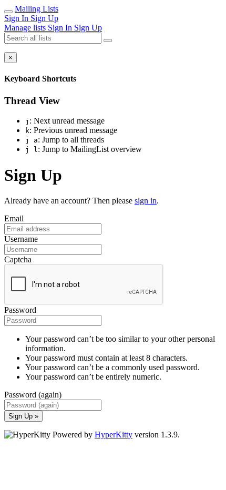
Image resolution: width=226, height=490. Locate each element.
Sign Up (44, 18)
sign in (146, 200)
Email (14, 218)
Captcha (18, 259)
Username (21, 238)
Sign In (17, 18)
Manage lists (26, 27)
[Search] (108, 40)
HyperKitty (113, 434)
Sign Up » (23, 416)
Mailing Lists (36, 8)
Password (20, 309)
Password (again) (32, 394)
